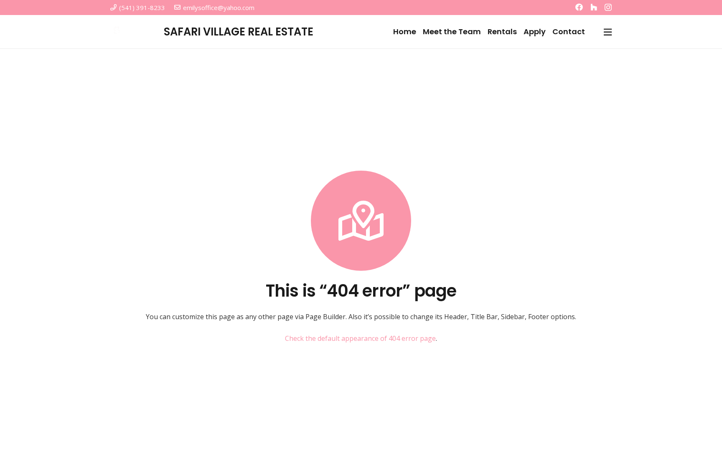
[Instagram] (608, 7)
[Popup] (608, 32)
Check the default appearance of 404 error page (360, 338)
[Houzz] (593, 7)
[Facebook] (579, 7)
